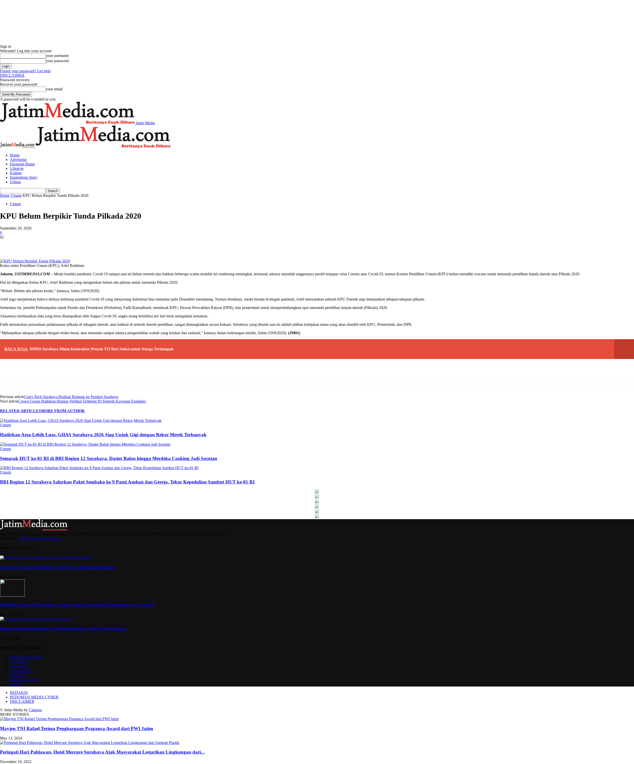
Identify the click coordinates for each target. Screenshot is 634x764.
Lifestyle (17, 168)
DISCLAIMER (12, 75)
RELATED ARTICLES (20, 411)
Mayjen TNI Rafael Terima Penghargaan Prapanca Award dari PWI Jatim (76, 728)
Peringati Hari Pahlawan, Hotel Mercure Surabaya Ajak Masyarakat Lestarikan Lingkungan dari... (102, 752)
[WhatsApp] (98, 245)
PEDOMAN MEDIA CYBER (34, 697)
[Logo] (18, 147)
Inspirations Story (23, 177)
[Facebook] (44, 245)
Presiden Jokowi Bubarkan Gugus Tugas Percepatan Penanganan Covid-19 (77, 604)
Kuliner (16, 173)
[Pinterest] (80, 245)
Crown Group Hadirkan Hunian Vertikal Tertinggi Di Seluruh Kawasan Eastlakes (82, 401)
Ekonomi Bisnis (22, 164)
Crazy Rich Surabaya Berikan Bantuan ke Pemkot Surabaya (71, 397)
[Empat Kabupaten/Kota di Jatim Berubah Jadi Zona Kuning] (35, 619)
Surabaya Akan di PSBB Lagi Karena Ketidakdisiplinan (58, 567)
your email (54, 89)
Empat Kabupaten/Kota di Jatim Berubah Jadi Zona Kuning (63, 628)
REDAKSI (18, 692)
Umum (15, 182)
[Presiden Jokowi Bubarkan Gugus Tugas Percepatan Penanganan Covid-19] (12, 595)
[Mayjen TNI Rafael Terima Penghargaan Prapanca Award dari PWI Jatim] (59, 719)
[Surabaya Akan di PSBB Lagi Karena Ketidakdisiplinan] (46, 558)
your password (57, 61)
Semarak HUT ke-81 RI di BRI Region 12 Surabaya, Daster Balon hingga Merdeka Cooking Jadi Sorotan (108, 458)
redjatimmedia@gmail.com (40, 538)
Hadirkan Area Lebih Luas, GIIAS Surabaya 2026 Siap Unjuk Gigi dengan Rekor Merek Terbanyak (103, 434)
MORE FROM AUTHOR (63, 411)
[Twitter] (62, 245)
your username (57, 55)
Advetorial (18, 159)
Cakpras (35, 710)
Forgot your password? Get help (25, 71)
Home (15, 155)
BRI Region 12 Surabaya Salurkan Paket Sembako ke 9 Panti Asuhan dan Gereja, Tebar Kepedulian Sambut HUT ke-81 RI (127, 481)
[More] (116, 244)
